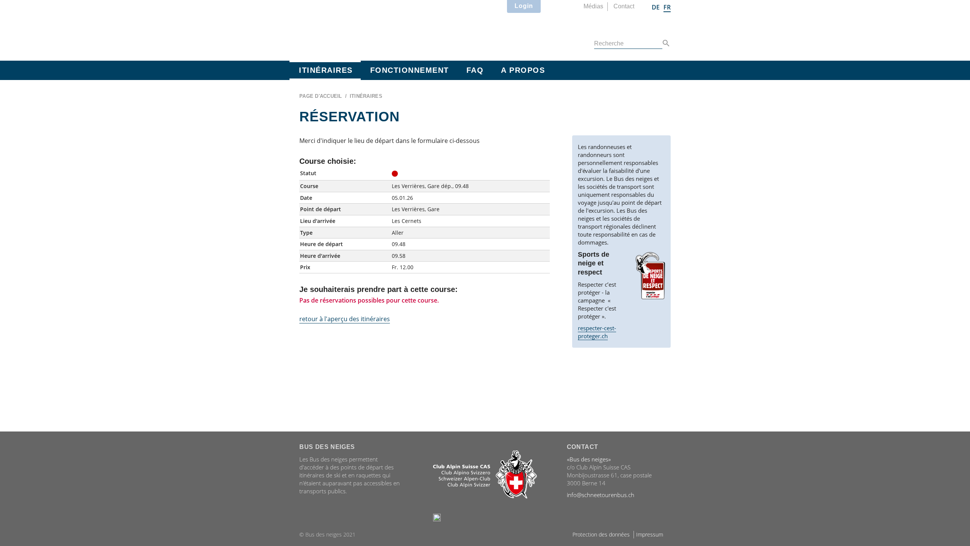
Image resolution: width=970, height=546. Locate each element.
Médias (593, 6)
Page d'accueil (320, 96)
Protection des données (601, 534)
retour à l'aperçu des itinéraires (344, 319)
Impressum (649, 534)
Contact (623, 6)
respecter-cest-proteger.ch (597, 332)
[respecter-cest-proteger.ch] (650, 275)
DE (656, 7)
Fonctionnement (409, 70)
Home (367, 29)
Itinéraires (326, 70)
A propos (523, 70)
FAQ (475, 70)
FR (667, 7)
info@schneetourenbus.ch (600, 495)
